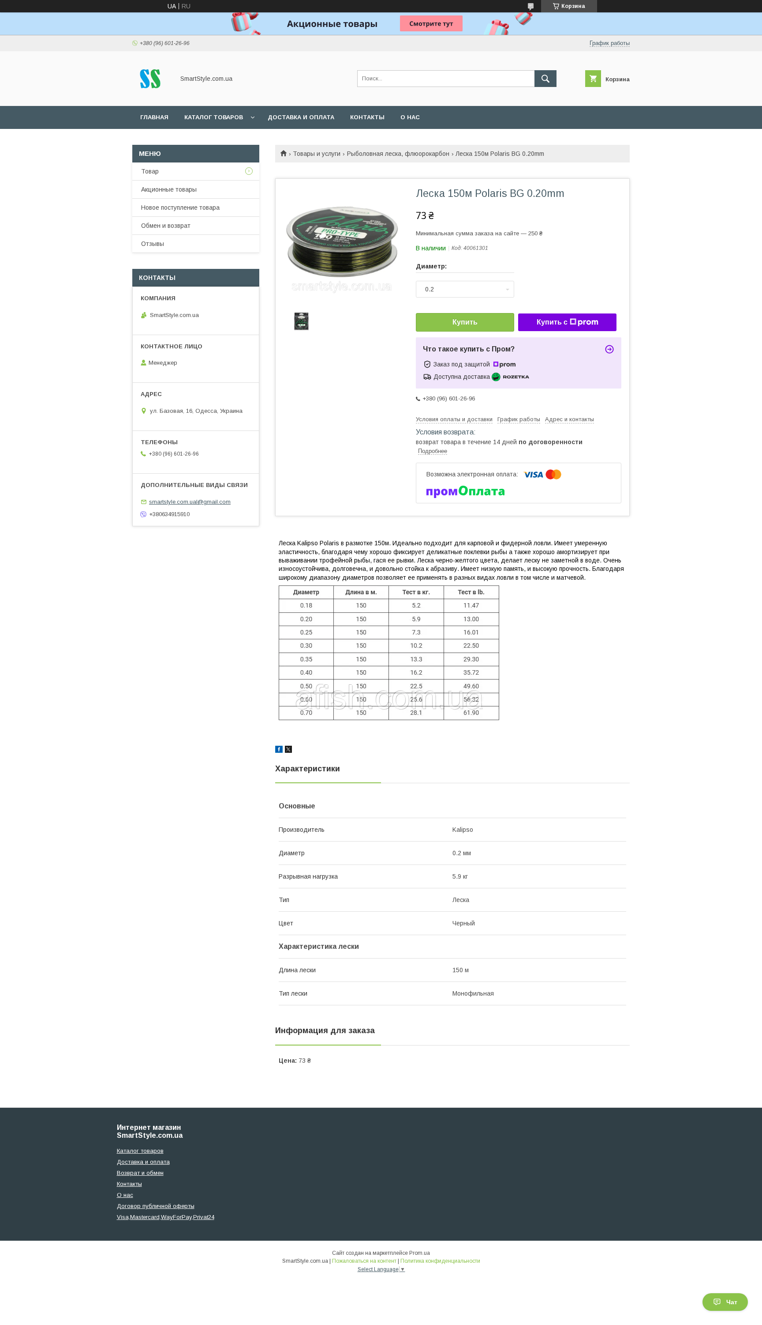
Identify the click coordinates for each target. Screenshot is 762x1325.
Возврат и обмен (140, 1173)
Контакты (367, 117)
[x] (288, 750)
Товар (150, 171)
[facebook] (279, 750)
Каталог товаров (213, 117)
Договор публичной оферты (155, 1206)
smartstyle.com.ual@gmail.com (190, 501)
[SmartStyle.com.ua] (151, 94)
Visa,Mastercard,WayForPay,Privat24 (165, 1217)
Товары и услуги (316, 153)
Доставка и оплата (301, 117)
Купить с (552, 322)
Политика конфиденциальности (440, 1261)
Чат (731, 1302)
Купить (465, 322)
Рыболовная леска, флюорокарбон (398, 153)
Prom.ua (419, 1253)
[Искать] (545, 78)
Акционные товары (169, 189)
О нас (410, 117)
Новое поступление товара (180, 207)
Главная (154, 117)
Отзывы (152, 243)
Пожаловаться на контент (364, 1261)
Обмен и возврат (165, 225)
